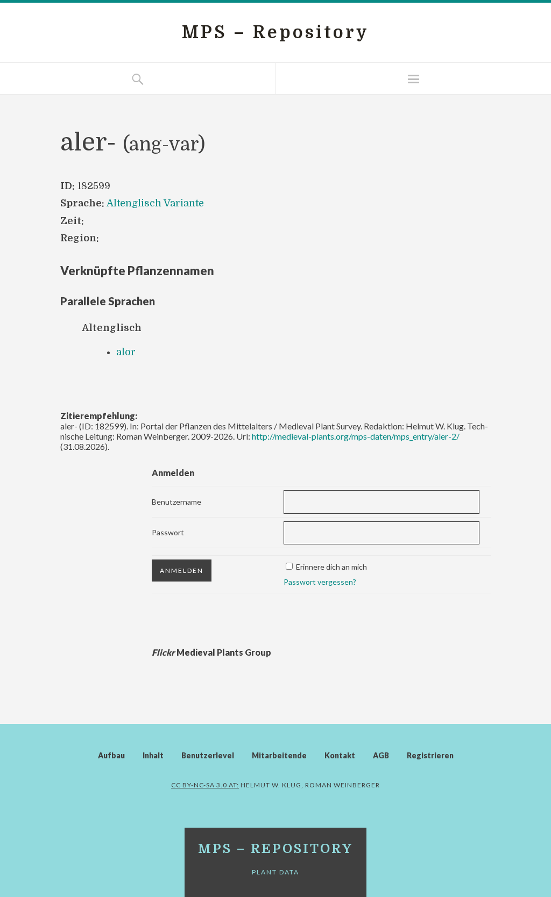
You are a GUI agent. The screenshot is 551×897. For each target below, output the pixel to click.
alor (126, 352)
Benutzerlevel (207, 755)
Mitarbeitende (279, 755)
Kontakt (339, 755)
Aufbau (111, 755)
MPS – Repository (275, 32)
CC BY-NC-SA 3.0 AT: (205, 785)
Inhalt (153, 755)
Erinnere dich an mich (331, 566)
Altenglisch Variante (155, 203)
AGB (381, 755)
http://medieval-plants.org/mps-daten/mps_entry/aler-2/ (356, 436)
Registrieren (430, 755)
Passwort (168, 532)
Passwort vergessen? (320, 581)
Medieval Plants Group (211, 652)
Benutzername (176, 501)
